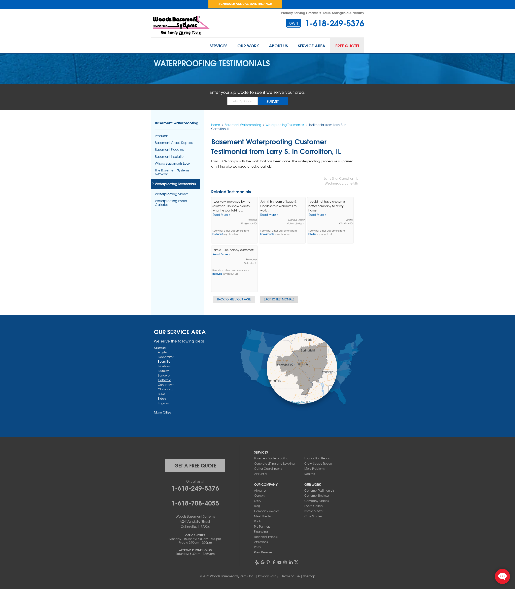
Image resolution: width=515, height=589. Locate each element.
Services (218, 45)
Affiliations (261, 542)
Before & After (313, 511)
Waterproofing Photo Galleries (171, 202)
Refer (257, 547)
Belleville (217, 273)
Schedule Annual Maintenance (245, 3)
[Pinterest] (268, 562)
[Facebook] (273, 562)
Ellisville (312, 234)
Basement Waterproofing (176, 123)
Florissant (217, 234)
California (164, 380)
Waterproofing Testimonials (175, 184)
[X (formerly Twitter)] (296, 562)
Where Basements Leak (172, 163)
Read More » (221, 214)
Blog (257, 506)
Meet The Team (264, 516)
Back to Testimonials (279, 299)
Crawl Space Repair (318, 463)
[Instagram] (285, 562)
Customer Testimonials (319, 490)
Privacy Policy (268, 576)
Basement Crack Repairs (174, 142)
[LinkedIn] (290, 562)
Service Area (311, 45)
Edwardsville (267, 234)
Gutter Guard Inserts (268, 468)
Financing (261, 531)
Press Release (263, 552)
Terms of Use (291, 576)
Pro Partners (262, 526)
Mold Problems (314, 468)
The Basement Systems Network (172, 172)
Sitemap (309, 576)
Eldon (162, 398)
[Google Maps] (262, 562)
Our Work (248, 45)
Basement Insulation (170, 156)
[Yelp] (256, 562)
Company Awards (266, 511)
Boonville (164, 361)
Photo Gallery (313, 506)
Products (161, 136)
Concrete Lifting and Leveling (274, 463)
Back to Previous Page (234, 299)
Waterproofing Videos (171, 194)
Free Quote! (347, 45)
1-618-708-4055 (195, 502)
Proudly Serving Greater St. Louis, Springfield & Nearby (322, 12)
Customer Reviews (316, 495)
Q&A (257, 501)
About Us (278, 45)
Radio (258, 521)
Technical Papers (265, 537)
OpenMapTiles (298, 401)
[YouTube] (279, 562)
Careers (259, 495)
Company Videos (316, 501)
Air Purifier (260, 474)
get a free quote (195, 465)
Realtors (309, 474)
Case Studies (313, 516)
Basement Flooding (169, 149)
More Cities (162, 412)
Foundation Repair (317, 458)
